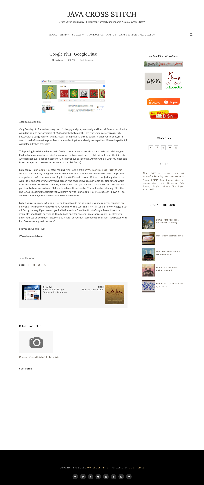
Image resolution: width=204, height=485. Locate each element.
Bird (160, 173)
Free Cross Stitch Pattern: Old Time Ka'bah (168, 253)
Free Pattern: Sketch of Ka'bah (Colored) (167, 269)
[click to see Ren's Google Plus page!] (73, 114)
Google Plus (44, 169)
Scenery (147, 186)
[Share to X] (34, 265)
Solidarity (165, 186)
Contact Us (95, 34)
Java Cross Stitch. (98, 468)
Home (53, 34)
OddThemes (137, 468)
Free (154, 179)
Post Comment (86, 60)
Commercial (172, 176)
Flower (146, 180)
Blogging (29, 258)
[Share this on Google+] (39, 265)
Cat (165, 176)
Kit (183, 180)
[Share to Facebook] (28, 265)
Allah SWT (149, 173)
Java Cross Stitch (102, 14)
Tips (174, 186)
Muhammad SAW (175, 183)
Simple (156, 186)
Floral (181, 176)
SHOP (63, 34)
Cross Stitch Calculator (137, 34)
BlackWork (168, 173)
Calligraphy (156, 176)
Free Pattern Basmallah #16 (169, 235)
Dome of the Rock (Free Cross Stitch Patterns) (167, 221)
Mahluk (146, 183)
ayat (151, 189)
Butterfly (146, 176)
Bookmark (179, 173)
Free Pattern (167, 180)
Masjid (155, 183)
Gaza (177, 180)
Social (76, 34)
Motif (162, 183)
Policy (111, 34)
